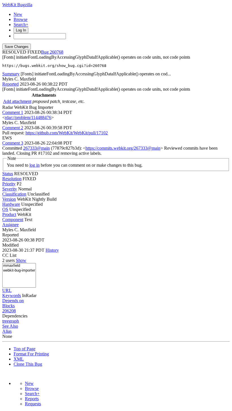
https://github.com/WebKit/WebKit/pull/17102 (66, 132)
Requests (33, 403)
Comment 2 (12, 127)
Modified (10, 245)
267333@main (36, 148)
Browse (20, 19)
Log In (21, 30)
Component (12, 219)
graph (14, 321)
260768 (56, 52)
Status (7, 173)
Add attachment (17, 101)
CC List (9, 255)
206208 (9, 310)
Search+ (21, 24)
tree (5, 321)
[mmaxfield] (19, 265)
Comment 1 (12, 112)
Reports (32, 398)
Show (21, 260)
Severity (9, 189)
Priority (9, 183)
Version (9, 199)
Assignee (10, 224)
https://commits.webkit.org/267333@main (122, 148)
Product (9, 214)
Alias (7, 331)
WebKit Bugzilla (17, 4)
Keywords (11, 295)
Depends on (13, 300)
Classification (14, 194)
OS (5, 209)
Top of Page (24, 348)
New (18, 14)
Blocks (8, 305)
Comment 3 (12, 143)
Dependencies (14, 315)
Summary (11, 73)
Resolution (12, 178)
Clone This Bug (28, 364)
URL (7, 290)
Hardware (11, 204)
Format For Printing (31, 353)
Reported (10, 84)
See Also (10, 326)
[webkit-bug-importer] (19, 270)
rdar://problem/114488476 (28, 117)
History (52, 250)
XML (19, 359)
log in (34, 165)
